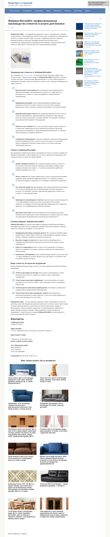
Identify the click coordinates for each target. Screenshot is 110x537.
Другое (87, 11)
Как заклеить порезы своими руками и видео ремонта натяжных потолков (92, 83)
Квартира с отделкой (20, 3)
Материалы (57, 11)
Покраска (68, 11)
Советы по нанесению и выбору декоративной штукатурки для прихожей (92, 43)
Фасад (48, 11)
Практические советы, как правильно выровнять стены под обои (93, 34)
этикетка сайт (28, 75)
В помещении (27, 11)
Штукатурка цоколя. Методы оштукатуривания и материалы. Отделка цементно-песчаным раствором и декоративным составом (92, 72)
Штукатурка (39, 11)
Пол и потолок (14, 11)
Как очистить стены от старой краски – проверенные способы (91, 61)
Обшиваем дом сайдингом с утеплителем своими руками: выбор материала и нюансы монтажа (92, 26)
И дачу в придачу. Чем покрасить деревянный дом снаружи (92, 52)
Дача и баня (78, 11)
